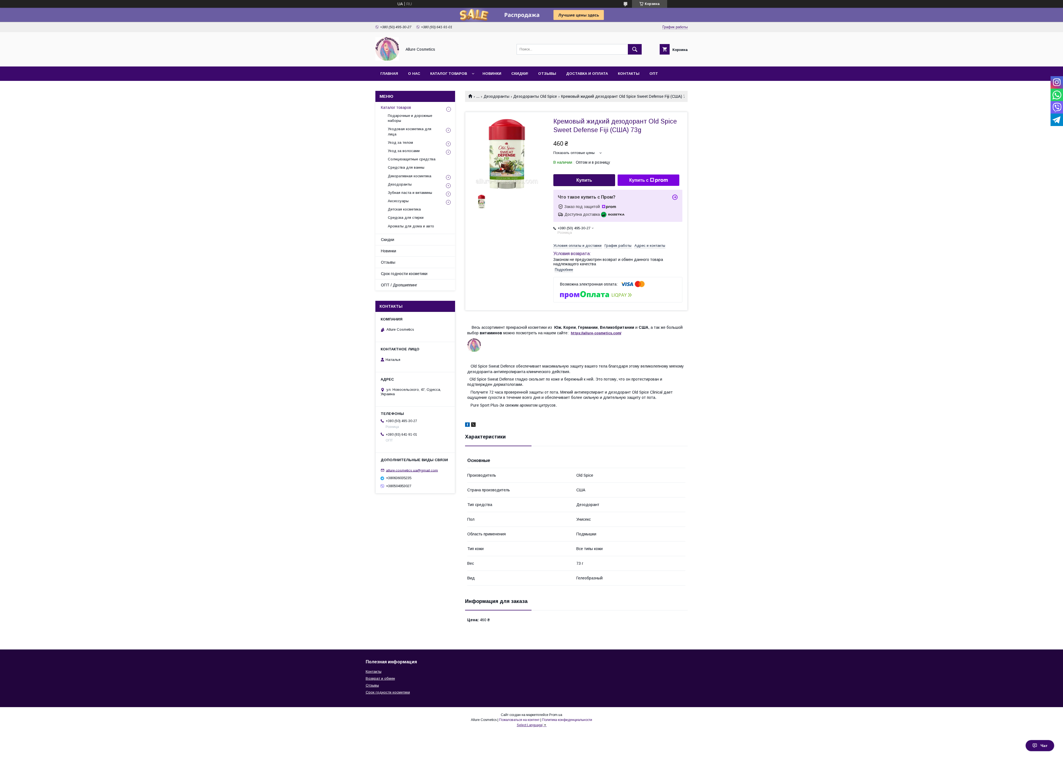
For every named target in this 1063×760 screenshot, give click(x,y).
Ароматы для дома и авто (411, 226)
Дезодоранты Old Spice (535, 96)
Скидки (387, 239)
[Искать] (635, 49)
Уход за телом (400, 142)
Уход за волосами (404, 151)
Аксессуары (398, 201)
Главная (389, 73)
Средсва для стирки (406, 217)
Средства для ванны (406, 167)
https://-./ (596, 333)
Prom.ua (555, 715)
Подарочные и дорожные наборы (410, 118)
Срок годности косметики (404, 273)
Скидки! (519, 73)
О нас (414, 73)
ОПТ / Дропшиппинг (399, 285)
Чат (1044, 745)
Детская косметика (404, 209)
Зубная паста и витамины (410, 193)
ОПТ (653, 73)
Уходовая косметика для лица (409, 131)
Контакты (628, 73)
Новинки (492, 73)
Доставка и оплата (587, 73)
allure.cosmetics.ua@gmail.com (412, 470)
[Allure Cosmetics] (387, 59)
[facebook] (467, 425)
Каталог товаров (448, 73)
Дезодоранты (496, 96)
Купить (584, 180)
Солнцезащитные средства (411, 159)
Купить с (639, 180)
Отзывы (547, 73)
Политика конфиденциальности (567, 720)
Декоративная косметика (409, 176)
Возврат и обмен (380, 678)
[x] (473, 425)
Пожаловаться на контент (519, 720)
